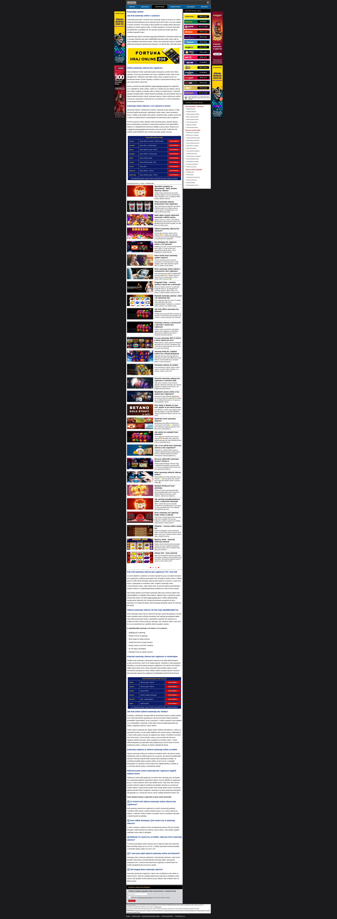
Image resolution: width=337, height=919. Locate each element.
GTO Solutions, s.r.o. (180, 916)
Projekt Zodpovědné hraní (190, 910)
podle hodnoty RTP (154, 598)
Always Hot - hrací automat (165, 553)
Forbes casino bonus (191, 166)
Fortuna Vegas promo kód (192, 158)
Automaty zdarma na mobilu (166, 365)
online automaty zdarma (159, 86)
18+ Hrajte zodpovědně (167, 916)
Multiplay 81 (133, 632)
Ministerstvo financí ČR (140, 910)
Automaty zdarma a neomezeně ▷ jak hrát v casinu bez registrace (167, 325)
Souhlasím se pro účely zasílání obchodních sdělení (150, 897)
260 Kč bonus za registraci (192, 132)
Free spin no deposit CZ (192, 164)
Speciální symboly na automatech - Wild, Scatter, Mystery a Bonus (165, 188)
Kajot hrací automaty (191, 124)
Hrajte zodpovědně (131, 905)
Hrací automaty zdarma (192, 122)
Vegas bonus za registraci (192, 145)
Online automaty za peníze (192, 114)
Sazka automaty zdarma (192, 127)
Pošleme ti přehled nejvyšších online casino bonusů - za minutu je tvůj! (152, 891)
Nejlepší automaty (190, 109)
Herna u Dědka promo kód (192, 143)
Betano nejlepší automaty (192, 116)
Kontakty (128, 916)
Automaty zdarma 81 (191, 111)
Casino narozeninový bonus (193, 137)
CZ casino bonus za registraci (193, 156)
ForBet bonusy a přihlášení (192, 140)
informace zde (157, 907)
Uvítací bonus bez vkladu (192, 161)
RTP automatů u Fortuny (192, 185)
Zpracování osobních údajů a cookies (151, 916)
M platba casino (190, 172)
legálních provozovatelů (136, 129)
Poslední (159, 567)
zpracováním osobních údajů (145, 897)
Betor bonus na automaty (192, 135)
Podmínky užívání (136, 916)
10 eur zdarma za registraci (192, 151)
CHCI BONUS (174, 141)
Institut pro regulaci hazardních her (155, 910)
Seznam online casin (191, 180)
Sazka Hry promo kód (191, 153)
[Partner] (217, 63)
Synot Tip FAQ (189, 174)
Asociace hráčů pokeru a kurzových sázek (174, 910)
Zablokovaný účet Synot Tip (193, 177)
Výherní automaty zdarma (192, 119)
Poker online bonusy (191, 148)
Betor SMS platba (190, 182)
